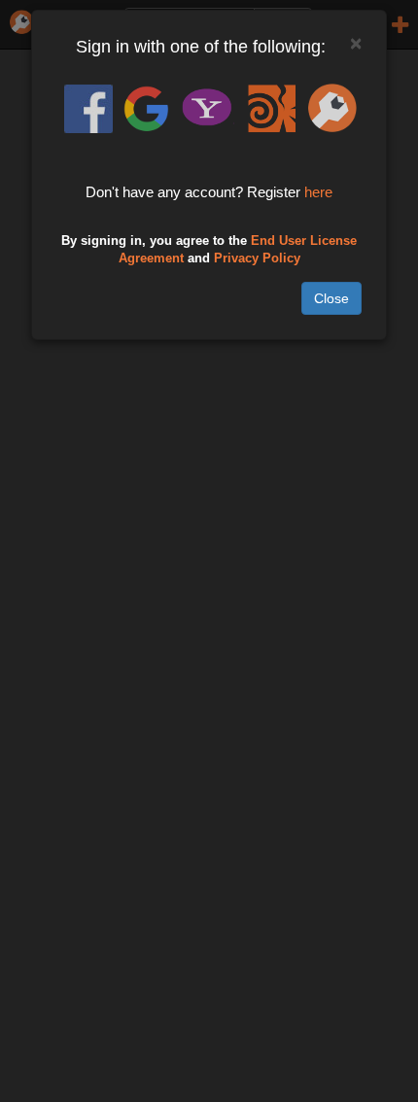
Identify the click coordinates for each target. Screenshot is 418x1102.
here (318, 192)
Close (331, 298)
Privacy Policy (257, 258)
